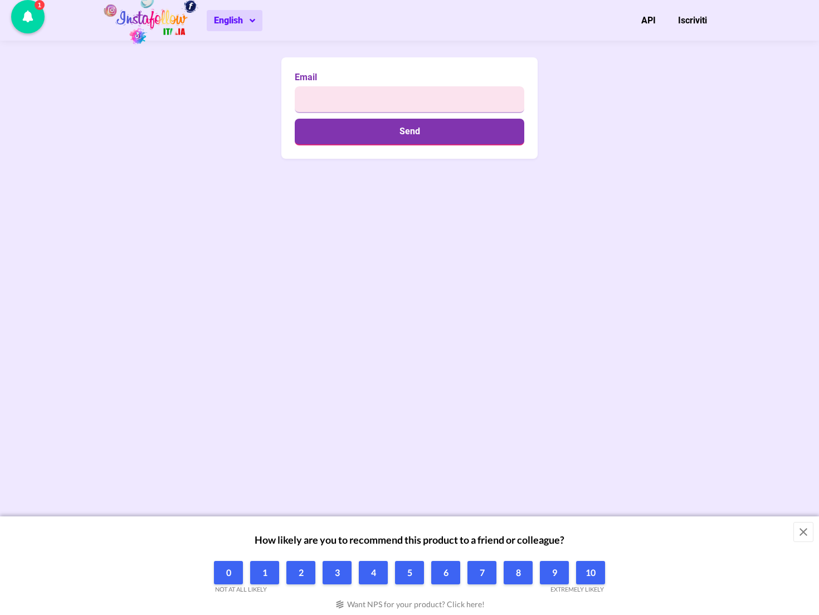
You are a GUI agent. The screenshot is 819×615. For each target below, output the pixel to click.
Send (409, 131)
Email (306, 77)
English (228, 20)
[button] (28, 16)
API (648, 20)
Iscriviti (692, 20)
